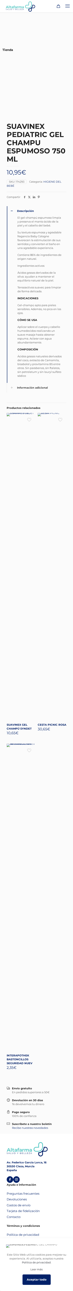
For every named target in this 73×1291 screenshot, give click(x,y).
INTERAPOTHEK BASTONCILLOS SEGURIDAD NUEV (19, 1059)
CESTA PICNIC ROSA (52, 724)
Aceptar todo (36, 1279)
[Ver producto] (30, 417)
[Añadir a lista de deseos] (30, 423)
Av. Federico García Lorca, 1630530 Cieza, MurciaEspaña (26, 1166)
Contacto (13, 1217)
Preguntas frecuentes (23, 1193)
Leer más (36, 1269)
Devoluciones (17, 1199)
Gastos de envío (18, 1205)
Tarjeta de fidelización (23, 1211)
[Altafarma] (20, 6)
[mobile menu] (67, 6)
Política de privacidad (23, 1235)
